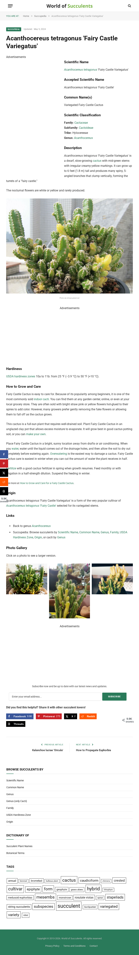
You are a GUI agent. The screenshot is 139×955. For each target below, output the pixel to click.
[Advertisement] (33, 114)
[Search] (129, 6)
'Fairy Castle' (47, 505)
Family (114, 532)
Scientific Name (68, 532)
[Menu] (10, 6)
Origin (38, 537)
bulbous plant (52, 881)
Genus (105, 532)
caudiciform (89, 880)
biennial (23, 881)
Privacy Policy (52, 945)
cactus (97, 160)
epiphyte (33, 889)
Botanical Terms (15, 853)
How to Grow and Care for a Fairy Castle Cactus (46, 483)
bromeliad (36, 880)
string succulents (19, 906)
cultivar (15, 888)
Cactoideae (86, 127)
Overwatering (58, 453)
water (15, 448)
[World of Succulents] (70, 6)
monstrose (65, 897)
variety (13, 914)
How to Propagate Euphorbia (93, 750)
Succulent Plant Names (19, 846)
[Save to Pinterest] (4, 463)
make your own (36, 434)
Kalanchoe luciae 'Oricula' (47, 750)
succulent (69, 906)
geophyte (61, 889)
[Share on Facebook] (4, 454)
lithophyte (108, 890)
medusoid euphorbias (20, 897)
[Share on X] (4, 473)
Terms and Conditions (74, 945)
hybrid (93, 888)
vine (25, 915)
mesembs (45, 897)
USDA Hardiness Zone (18, 814)
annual (12, 880)
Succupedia (14, 29)
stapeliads (115, 897)
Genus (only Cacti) (16, 801)
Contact (94, 945)
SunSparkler (90, 907)
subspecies (43, 906)
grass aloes (77, 889)
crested (119, 880)
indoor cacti (41, 399)
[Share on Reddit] (4, 482)
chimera (106, 881)
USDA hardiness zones (20, 376)
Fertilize (11, 468)
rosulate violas (84, 897)
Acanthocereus (83, 138)
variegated (109, 906)
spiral (100, 898)
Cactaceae (81, 122)
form (48, 889)
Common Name (89, 532)
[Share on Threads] (4, 491)
